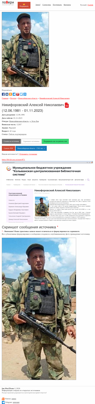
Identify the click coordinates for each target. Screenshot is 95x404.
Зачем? (38, 5)
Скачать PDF (8, 148)
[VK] (6, 94)
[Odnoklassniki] (10, 94)
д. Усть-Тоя (34, 121)
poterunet (16, 402)
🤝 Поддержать (24, 5)
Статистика (46, 5)
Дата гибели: (7, 118)
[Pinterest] (17, 94)
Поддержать (57, 5)
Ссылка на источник (11, 141)
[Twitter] (21, 94)
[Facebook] (3, 94)
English (90, 5)
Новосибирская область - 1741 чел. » (31, 148)
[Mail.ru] (24, 94)
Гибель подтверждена (17, 134)
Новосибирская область (19, 121)
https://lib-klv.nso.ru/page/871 (13, 159)
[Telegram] (14, 94)
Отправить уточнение (28, 154)
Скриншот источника (31, 141)
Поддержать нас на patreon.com (55, 141)
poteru (14, 399)
